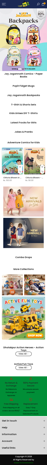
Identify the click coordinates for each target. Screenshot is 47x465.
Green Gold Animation (23, 463)
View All (23, 353)
